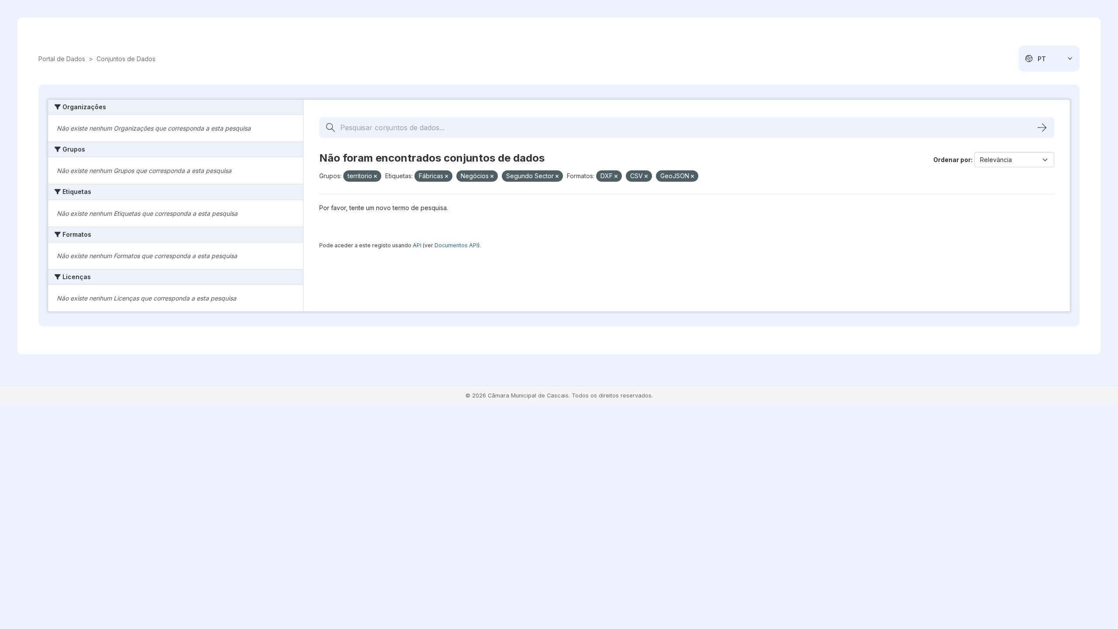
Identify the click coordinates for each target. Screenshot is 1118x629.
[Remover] (375, 176)
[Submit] (1042, 127)
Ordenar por (952, 159)
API (417, 245)
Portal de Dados (61, 58)
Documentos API (456, 245)
